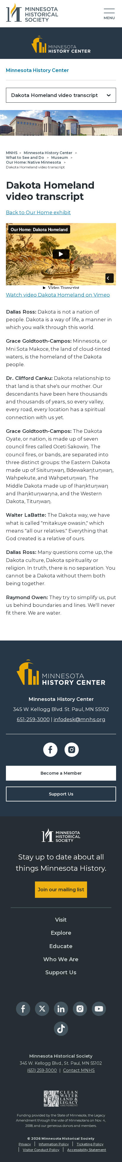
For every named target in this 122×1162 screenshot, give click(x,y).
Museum (60, 157)
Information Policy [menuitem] (54, 1144)
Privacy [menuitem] (25, 1144)
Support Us (61, 794)
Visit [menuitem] (61, 920)
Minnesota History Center (37, 70)
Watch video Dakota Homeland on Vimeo (58, 295)
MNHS (11, 153)
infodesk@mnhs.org (79, 719)
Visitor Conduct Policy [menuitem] (41, 1150)
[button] (109, 14)
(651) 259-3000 (42, 1070)
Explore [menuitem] (61, 933)
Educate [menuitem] (61, 946)
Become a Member (61, 773)
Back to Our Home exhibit (38, 212)
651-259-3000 (33, 719)
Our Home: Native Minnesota (34, 162)
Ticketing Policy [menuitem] (90, 1144)
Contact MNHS (79, 1070)
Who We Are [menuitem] (60, 959)
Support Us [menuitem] (60, 972)
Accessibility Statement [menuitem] (86, 1150)
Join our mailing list (61, 889)
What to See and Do (25, 157)
